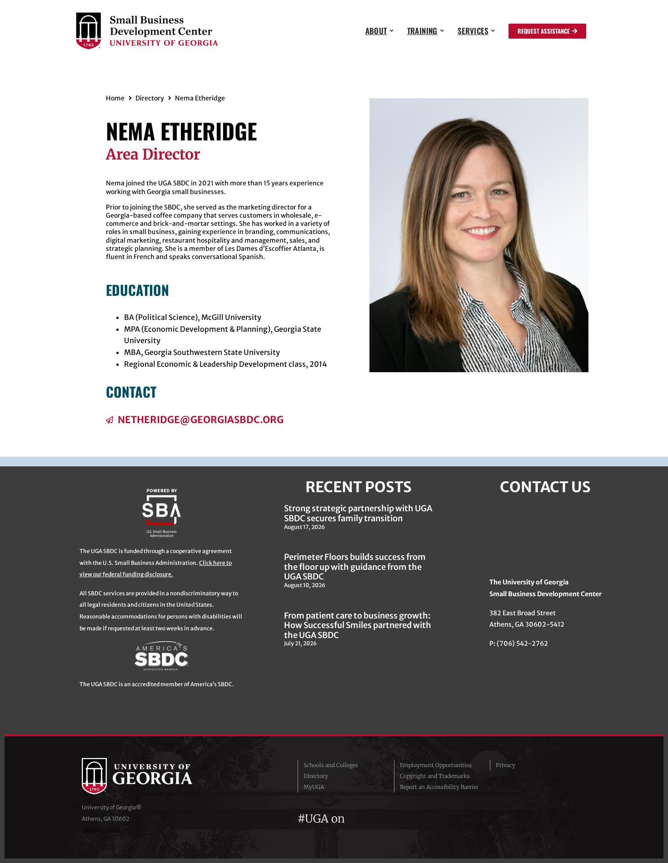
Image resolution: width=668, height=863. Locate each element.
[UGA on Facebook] (356, 819)
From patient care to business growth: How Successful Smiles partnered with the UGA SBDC (357, 625)
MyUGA (314, 786)
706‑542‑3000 (101, 830)
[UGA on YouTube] (405, 819)
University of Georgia (150, 776)
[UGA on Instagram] (388, 819)
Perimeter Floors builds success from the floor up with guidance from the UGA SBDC (355, 567)
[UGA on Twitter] (372, 819)
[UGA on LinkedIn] (420, 819)
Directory (149, 98)
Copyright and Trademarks (435, 776)
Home (115, 98)
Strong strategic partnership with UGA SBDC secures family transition (358, 513)
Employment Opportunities (436, 765)
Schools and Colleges (331, 765)
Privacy (505, 765)
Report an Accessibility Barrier (439, 786)
